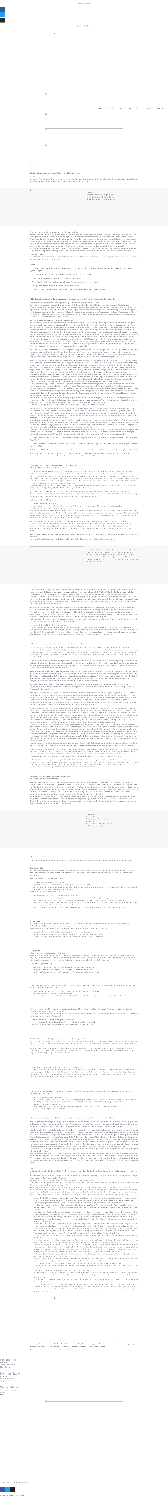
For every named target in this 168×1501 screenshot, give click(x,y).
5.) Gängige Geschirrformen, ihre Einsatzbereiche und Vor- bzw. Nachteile (55, 286)
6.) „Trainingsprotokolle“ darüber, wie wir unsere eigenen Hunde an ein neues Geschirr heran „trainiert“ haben (67, 289)
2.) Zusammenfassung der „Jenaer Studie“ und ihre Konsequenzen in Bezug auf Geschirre (61, 274)
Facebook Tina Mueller (8, 1390)
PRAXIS (121, 108)
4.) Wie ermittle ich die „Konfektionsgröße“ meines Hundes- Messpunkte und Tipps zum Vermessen (64, 282)
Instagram (3, 1392)
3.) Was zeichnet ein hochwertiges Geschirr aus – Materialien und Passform (55, 278)
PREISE (139, 108)
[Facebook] (2, 9)
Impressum (10, 1495)
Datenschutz (19, 1495)
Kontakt (2, 1495)
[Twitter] (2, 14)
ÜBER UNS (110, 108)
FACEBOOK (161, 108)
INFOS (130, 108)
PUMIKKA (98, 108)
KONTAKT (150, 108)
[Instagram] (2, 20)
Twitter (2, 1394)
